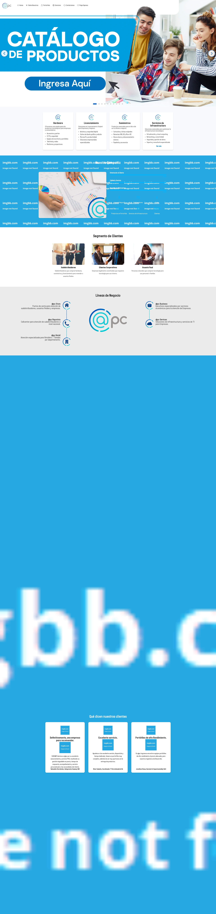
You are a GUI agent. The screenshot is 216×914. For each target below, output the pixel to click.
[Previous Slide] (4, 53)
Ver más (158, 146)
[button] (95, 103)
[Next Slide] (211, 53)
